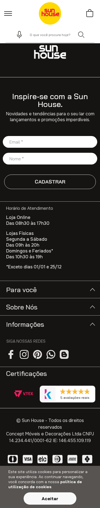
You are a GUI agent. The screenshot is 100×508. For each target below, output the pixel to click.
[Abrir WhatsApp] (86, 493)
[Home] (50, 52)
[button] (17, 35)
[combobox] (50, 35)
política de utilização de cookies (45, 484)
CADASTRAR (50, 181)
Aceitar (50, 498)
